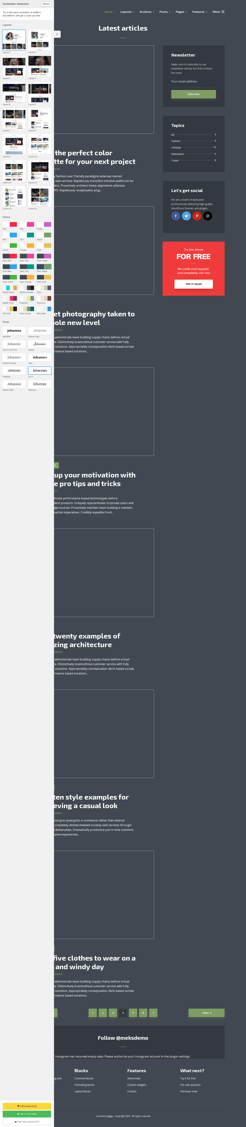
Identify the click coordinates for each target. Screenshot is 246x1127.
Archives (145, 11)
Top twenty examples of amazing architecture (79, 640)
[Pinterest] (197, 215)
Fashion (175, 141)
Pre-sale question (190, 1085)
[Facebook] (175, 215)
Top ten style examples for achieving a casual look (84, 801)
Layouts (126, 11)
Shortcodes (134, 1078)
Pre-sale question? (28, 1122)
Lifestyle (176, 147)
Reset (46, 4)
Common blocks (83, 1078)
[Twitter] (186, 215)
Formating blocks (84, 1085)
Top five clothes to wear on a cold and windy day (87, 962)
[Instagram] (207, 215)
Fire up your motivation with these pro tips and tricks (87, 478)
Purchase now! (188, 1091)
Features (198, 11)
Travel (174, 160)
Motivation (177, 154)
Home (108, 11)
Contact (132, 1091)
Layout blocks (82, 1091)
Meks (110, 1116)
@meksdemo (132, 1037)
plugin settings (180, 1056)
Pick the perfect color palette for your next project (87, 156)
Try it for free (188, 1078)
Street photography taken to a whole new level (87, 317)
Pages (180, 11)
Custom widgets (136, 1085)
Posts (164, 11)
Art (173, 134)
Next (206, 1013)
